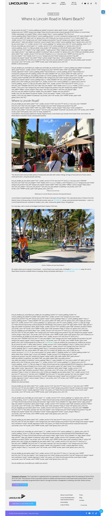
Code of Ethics (64, 505)
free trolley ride (76, 269)
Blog (80, 498)
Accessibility (64, 502)
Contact (81, 500)
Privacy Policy (84, 505)
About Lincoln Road (66, 495)
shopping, (57, 200)
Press (81, 495)
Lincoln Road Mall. (69, 271)
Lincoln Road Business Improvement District (67, 498)
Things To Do (53, 14)
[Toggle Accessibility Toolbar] (103, 12)
